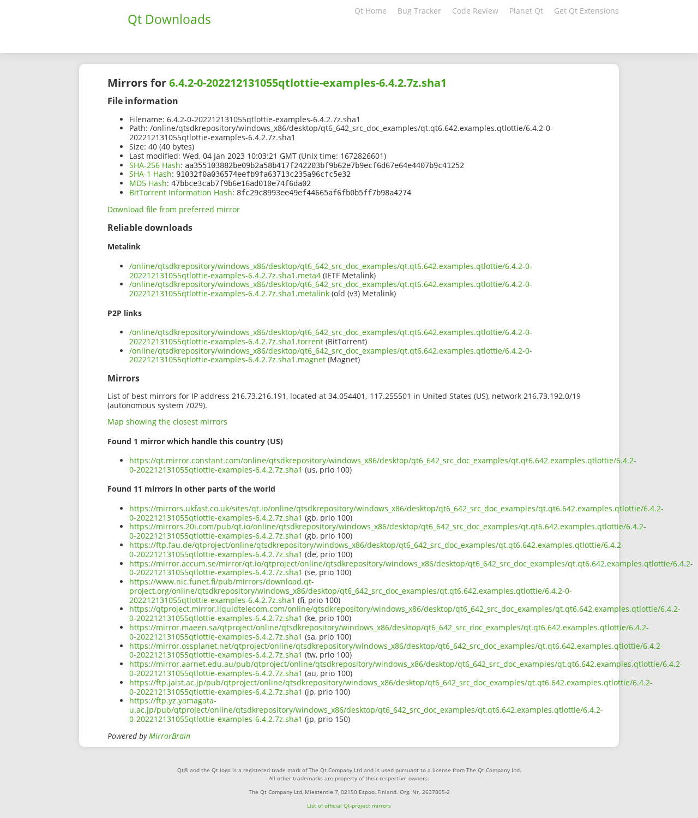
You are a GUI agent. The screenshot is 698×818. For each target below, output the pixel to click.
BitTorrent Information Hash (180, 192)
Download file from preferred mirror (173, 209)
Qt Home (370, 10)
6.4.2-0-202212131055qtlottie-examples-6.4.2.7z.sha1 (308, 82)
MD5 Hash (148, 183)
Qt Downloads (169, 19)
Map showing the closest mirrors (167, 421)
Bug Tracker (419, 10)
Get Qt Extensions (586, 10)
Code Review (475, 10)
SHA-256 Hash (154, 165)
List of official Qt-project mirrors (349, 805)
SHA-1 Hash (150, 174)
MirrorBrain (169, 736)
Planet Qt (526, 10)
